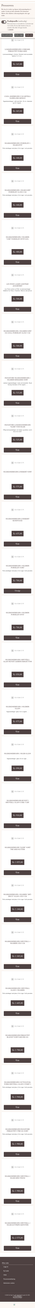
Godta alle (29, 35)
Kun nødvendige (7, 35)
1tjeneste (10, 30)
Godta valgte (19, 35)
